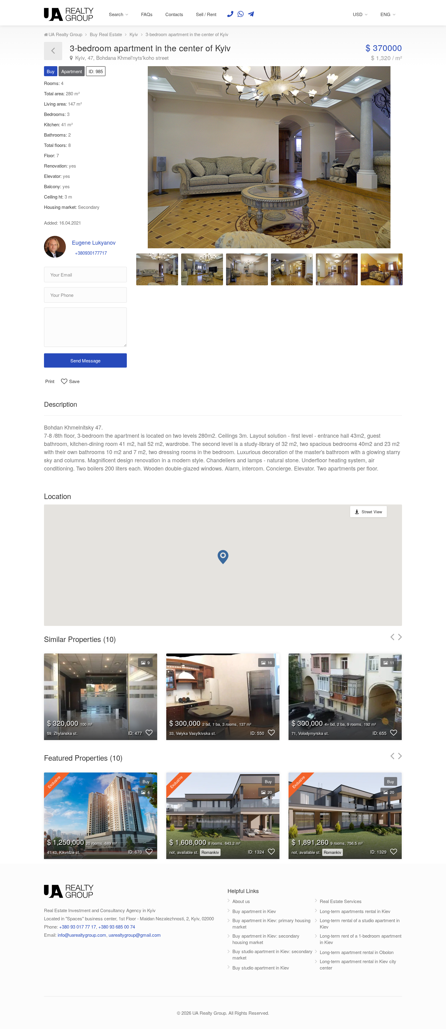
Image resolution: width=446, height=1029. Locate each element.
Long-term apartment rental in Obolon (357, 952)
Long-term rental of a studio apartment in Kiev (360, 923)
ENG (385, 14)
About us (241, 901)
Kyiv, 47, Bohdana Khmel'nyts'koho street (121, 57)
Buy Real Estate (106, 34)
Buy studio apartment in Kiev (260, 967)
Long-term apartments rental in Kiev (355, 911)
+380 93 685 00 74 (116, 926)
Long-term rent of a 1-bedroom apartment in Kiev (360, 938)
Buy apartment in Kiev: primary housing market (271, 923)
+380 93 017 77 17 (77, 926)
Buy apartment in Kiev (254, 911)
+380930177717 (91, 253)
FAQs (147, 14)
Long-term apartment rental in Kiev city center (358, 964)
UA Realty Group (65, 34)
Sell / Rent (206, 14)
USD (358, 14)
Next (383, 154)
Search (116, 14)
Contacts (174, 14)
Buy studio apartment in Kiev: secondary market (272, 954)
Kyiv (134, 34)
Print (49, 381)
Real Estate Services (341, 901)
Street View (372, 511)
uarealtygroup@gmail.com (135, 935)
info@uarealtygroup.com (82, 935)
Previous (155, 154)
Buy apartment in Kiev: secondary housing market (265, 938)
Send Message (85, 360)
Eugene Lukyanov (94, 242)
